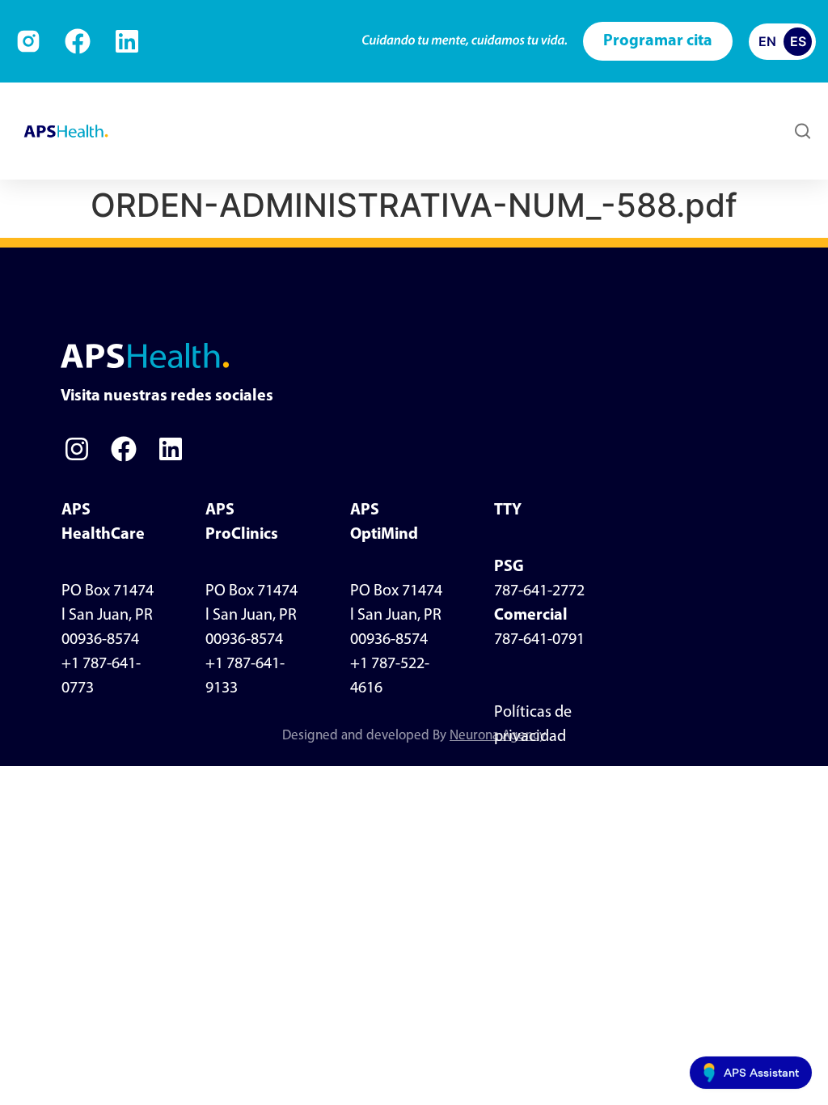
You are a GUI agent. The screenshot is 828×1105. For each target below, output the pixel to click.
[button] (491, 131)
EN (767, 41)
